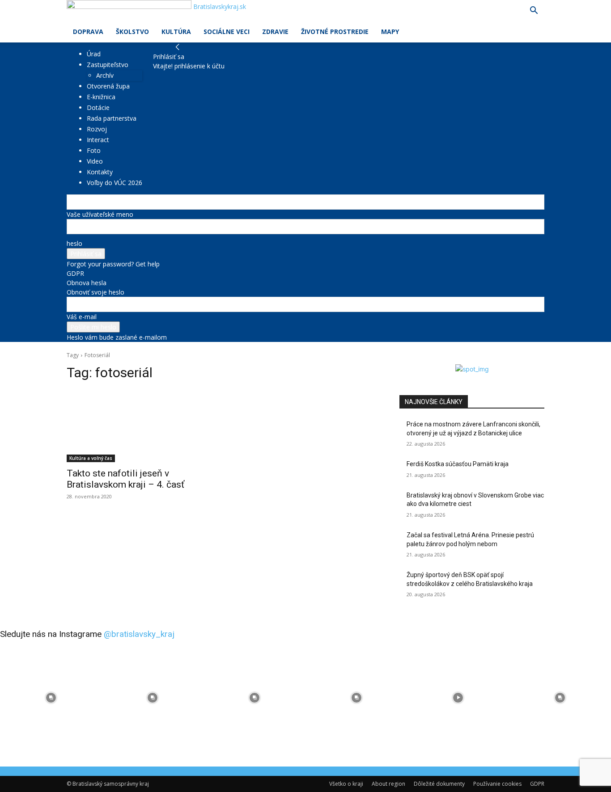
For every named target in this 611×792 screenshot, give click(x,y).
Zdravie (275, 31)
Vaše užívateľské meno (100, 214)
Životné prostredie (335, 31)
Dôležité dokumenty (439, 784)
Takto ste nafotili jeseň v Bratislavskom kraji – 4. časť (125, 479)
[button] (533, 11)
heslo (74, 243)
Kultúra (176, 31)
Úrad (94, 54)
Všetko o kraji (346, 784)
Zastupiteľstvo (107, 64)
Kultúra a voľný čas (90, 458)
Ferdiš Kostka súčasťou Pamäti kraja (458, 464)
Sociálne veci (227, 31)
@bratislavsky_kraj (139, 634)
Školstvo (132, 31)
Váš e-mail (82, 316)
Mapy (390, 31)
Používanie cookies (497, 784)
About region (388, 784)
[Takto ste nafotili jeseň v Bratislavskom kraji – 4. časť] (139, 426)
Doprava (88, 31)
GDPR (75, 273)
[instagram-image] (51, 698)
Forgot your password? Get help (113, 264)
